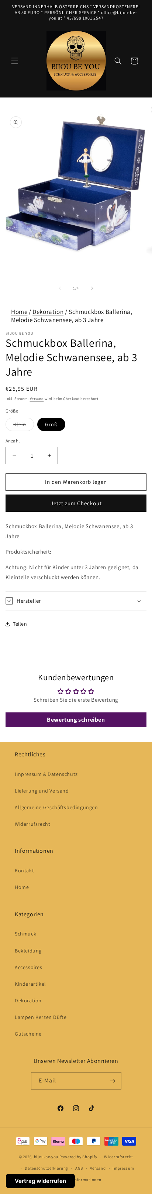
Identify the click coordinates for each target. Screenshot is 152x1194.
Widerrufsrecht (32, 824)
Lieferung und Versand (42, 790)
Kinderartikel (30, 984)
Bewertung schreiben (76, 719)
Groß (51, 424)
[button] (15, 61)
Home (19, 312)
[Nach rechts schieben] (92, 288)
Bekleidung (28, 950)
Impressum (123, 1168)
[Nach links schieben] (60, 288)
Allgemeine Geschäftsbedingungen (56, 807)
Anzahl (13, 441)
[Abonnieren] (113, 1080)
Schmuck (25, 933)
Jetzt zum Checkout (76, 503)
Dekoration (47, 312)
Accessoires (28, 967)
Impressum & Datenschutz (46, 774)
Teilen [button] (20, 623)
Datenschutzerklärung (46, 1168)
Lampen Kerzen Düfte (40, 1017)
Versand (37, 398)
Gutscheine (28, 1033)
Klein (23, 426)
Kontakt (24, 870)
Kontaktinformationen (79, 1179)
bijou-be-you (46, 1156)
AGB (79, 1168)
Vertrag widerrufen (40, 1180)
